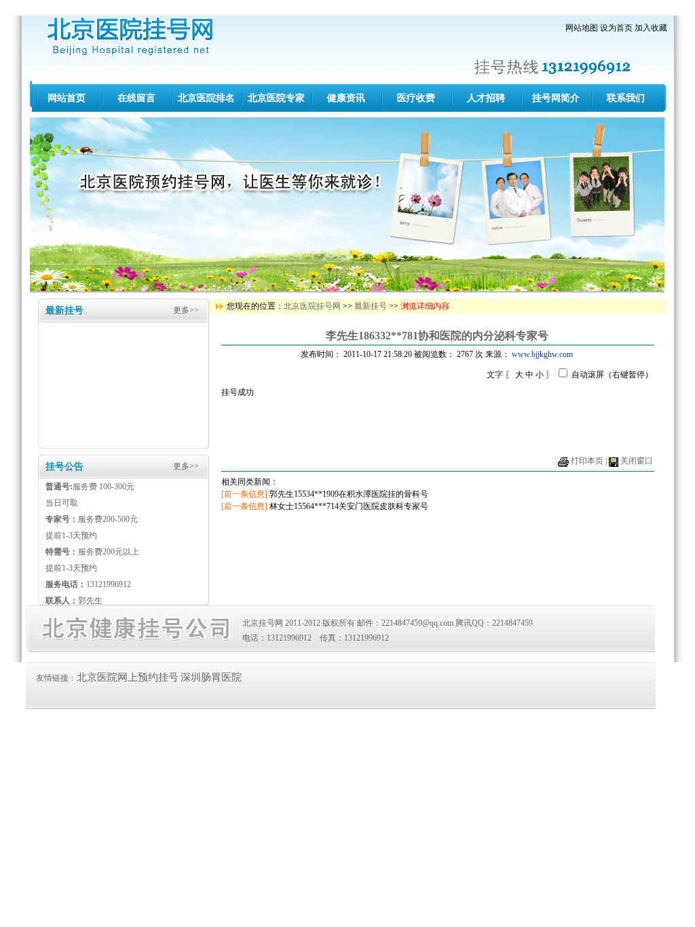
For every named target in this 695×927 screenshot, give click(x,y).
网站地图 (581, 28)
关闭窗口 (636, 461)
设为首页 (616, 28)
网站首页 (67, 98)
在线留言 (136, 98)
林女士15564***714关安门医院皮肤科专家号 (348, 506)
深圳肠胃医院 (211, 677)
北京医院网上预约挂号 (128, 677)
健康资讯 (346, 98)
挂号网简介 (556, 98)
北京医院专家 (276, 98)
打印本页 (587, 461)
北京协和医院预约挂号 (131, 36)
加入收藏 (651, 28)
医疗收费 (416, 98)
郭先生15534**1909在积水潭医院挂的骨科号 (348, 494)
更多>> (186, 310)
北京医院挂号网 (312, 306)
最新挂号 (370, 306)
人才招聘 (486, 98)
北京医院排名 (206, 98)
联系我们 (626, 98)
